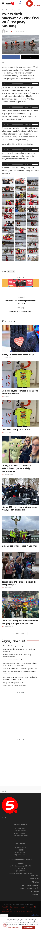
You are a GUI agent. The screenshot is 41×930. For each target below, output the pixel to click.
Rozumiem (28, 927)
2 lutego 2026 (7, 432)
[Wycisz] (30, 84)
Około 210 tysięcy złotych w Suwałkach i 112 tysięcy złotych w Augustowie (20, 622)
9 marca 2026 (7, 396)
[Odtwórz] (4, 84)
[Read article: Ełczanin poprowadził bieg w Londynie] (20, 529)
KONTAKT (35, 895)
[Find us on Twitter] (6, 818)
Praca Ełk (5, 907)
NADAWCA (35, 891)
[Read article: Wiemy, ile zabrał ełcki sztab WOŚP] (20, 338)
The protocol (30, 907)
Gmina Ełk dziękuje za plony (13, 646)
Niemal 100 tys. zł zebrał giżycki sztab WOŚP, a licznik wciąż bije (19, 508)
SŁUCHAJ (36, 5)
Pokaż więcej (20, 634)
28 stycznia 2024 (21, 31)
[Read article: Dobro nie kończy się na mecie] (20, 413)
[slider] (35, 84)
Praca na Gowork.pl (8, 912)
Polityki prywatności (13, 927)
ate (11, 31)
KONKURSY (35, 876)
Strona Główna (6, 10)
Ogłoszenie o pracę (17, 907)
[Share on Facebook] (11, 57)
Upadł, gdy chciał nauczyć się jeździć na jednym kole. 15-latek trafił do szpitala (20, 664)
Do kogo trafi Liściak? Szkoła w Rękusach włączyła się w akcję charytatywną (16, 468)
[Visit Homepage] (10, 3)
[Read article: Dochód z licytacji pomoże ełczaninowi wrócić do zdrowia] (20, 374)
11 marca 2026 (7, 358)
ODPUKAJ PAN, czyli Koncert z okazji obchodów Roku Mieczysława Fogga (20, 678)
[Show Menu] (3, 3)
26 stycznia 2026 (8, 513)
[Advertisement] (20, 714)
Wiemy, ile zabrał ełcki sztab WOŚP (18, 354)
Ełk (19, 10)
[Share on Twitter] (30, 57)
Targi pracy (6, 909)
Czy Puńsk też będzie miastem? (14, 686)
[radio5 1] (20, 283)
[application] (20, 84)
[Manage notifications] (5, 925)
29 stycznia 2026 (8, 474)
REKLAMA (35, 882)
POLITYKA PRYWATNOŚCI (29, 888)
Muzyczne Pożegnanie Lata (13, 682)
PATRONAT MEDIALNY (30, 885)
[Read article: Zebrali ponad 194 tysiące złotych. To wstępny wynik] (20, 565)
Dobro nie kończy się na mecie (16, 429)
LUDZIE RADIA (34, 879)
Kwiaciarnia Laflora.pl (24, 912)
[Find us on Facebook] (2, 818)
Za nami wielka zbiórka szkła (13, 660)
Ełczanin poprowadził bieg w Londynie (19, 546)
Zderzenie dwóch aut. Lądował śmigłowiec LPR (20, 668)
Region (14, 10)
